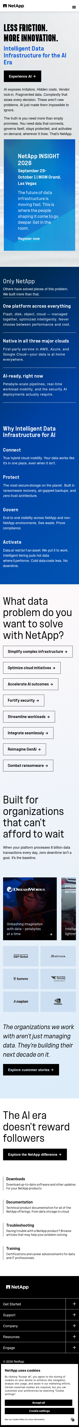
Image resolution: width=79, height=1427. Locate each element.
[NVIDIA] (58, 1002)
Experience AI (20, 76)
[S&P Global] (21, 956)
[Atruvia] (58, 956)
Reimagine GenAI (22, 749)
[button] (74, 5)
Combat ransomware (26, 766)
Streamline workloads (27, 717)
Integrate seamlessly (26, 733)
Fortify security (21, 700)
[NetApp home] (16, 5)
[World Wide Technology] (58, 979)
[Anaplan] (21, 1002)
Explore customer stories (28, 1069)
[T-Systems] (21, 979)
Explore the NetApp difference (32, 1154)
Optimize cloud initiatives (29, 668)
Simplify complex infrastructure (35, 652)
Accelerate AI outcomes (28, 684)
